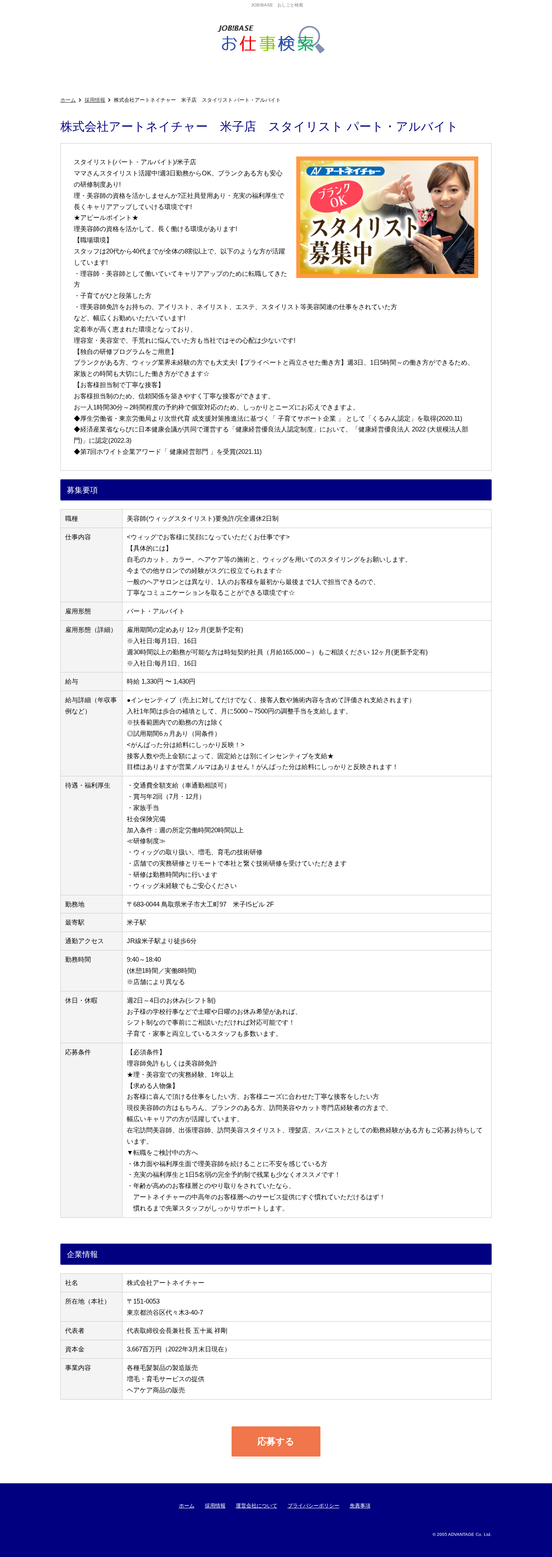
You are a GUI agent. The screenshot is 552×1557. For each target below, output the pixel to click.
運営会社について (256, 1506)
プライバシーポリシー (313, 1506)
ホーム (68, 100)
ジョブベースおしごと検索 (274, 40)
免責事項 (360, 1506)
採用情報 (95, 100)
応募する (276, 1441)
